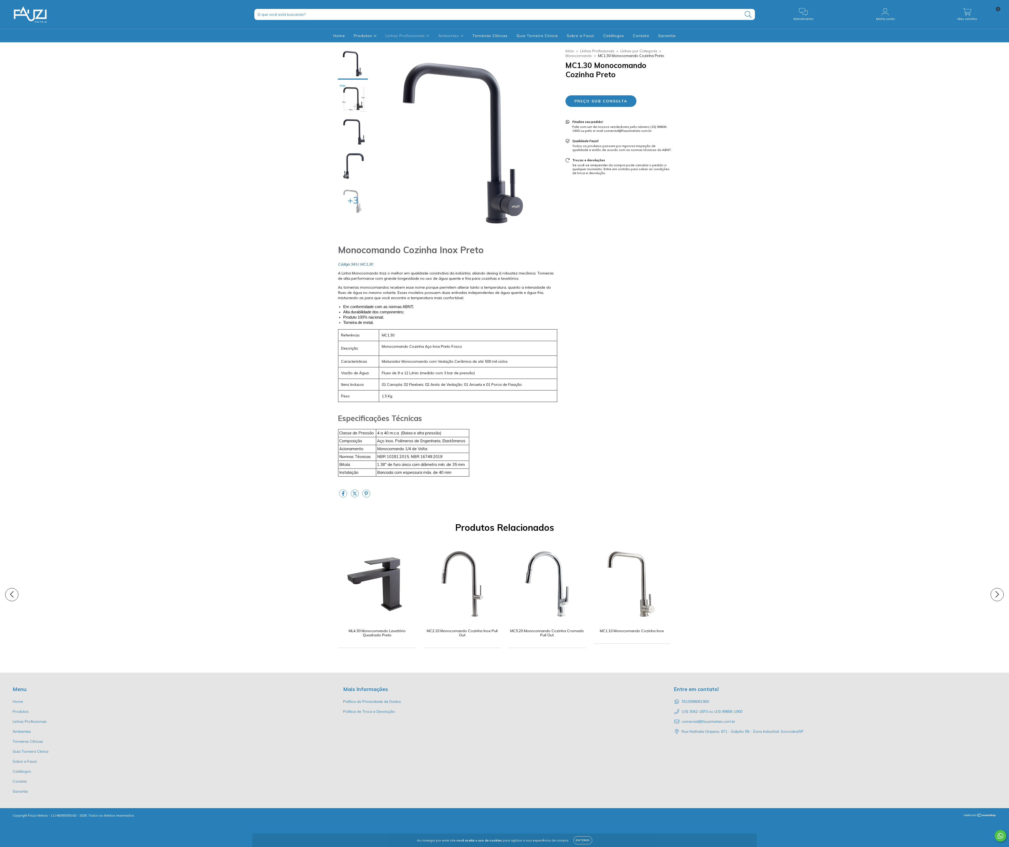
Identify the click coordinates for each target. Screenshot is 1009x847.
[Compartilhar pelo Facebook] (343, 495)
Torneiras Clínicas (490, 35)
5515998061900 (695, 701)
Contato (641, 35)
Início (569, 51)
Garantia (667, 35)
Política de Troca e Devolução (369, 711)
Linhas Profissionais (405, 35)
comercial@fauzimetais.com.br (708, 721)
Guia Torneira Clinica (537, 35)
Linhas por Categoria (638, 51)
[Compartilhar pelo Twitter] (355, 495)
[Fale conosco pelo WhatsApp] (1000, 836)
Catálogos (613, 35)
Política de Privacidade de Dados (372, 701)
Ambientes (449, 35)
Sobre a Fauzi (580, 35)
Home (339, 35)
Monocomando (578, 55)
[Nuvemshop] (980, 816)
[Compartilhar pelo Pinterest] (366, 495)
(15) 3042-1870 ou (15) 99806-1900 (712, 711)
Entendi (583, 840)
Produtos (363, 35)
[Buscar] (748, 14)
